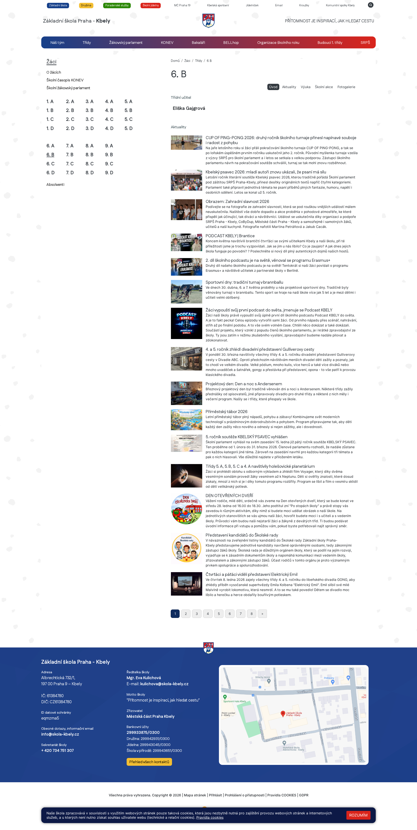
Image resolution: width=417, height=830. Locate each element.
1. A (49, 101)
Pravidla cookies (209, 817)
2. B (70, 110)
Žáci (187, 61)
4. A (109, 101)
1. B (49, 110)
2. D (70, 128)
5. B (128, 110)
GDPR (303, 795)
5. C (128, 119)
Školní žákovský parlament (68, 88)
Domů (175, 61)
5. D (128, 128)
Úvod (274, 87)
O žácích (53, 72)
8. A (89, 146)
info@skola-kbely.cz (60, 734)
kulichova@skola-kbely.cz (164, 684)
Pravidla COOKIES (281, 795)
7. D (70, 173)
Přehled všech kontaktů (149, 762)
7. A (69, 146)
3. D (90, 128)
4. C (109, 119)
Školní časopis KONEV (65, 80)
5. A (128, 101)
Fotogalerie (346, 87)
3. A (89, 101)
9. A (109, 146)
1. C (50, 119)
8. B (89, 155)
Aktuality (289, 87)
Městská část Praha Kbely (150, 717)
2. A (70, 101)
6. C (50, 164)
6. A (50, 146)
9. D (109, 173)
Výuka (306, 87)
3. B (89, 110)
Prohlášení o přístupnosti (245, 795)
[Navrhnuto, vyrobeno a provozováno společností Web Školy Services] (208, 802)
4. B (109, 110)
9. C (109, 164)
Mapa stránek (195, 795)
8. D (90, 173)
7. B (69, 155)
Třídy (198, 61)
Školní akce (324, 87)
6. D (50, 173)
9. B (109, 155)
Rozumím (358, 815)
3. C (90, 119)
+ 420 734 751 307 (57, 751)
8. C (90, 164)
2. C (70, 119)
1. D (50, 128)
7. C (70, 164)
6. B (56, 154)
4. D (109, 128)
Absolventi (55, 184)
